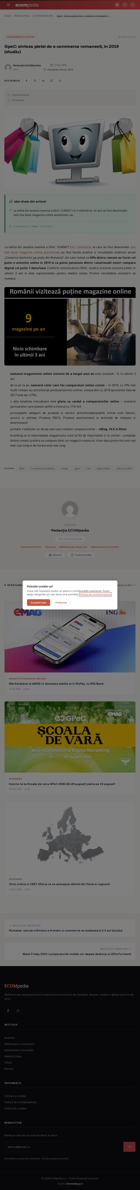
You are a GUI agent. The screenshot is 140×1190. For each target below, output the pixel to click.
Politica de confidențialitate (95, 594)
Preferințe (61, 602)
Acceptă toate (38, 602)
